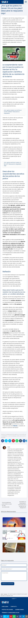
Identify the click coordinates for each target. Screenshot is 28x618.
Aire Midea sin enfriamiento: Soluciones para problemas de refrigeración (22, 504)
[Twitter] (9, 440)
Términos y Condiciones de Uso (10, 612)
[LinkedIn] (24, 440)
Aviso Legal (5, 606)
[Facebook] (2, 440)
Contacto (14, 606)
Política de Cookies (7, 609)
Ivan (9, 447)
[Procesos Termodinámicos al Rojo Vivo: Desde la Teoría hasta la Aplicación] (14, 535)
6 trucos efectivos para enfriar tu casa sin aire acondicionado (7, 505)
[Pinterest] (13, 440)
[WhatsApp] (16, 440)
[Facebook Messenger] (6, 440)
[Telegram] (23, 616)
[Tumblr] (20, 440)
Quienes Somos (19, 609)
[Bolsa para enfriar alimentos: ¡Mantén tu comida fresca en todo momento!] (14, 548)
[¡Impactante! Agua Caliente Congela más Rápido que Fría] (14, 522)
